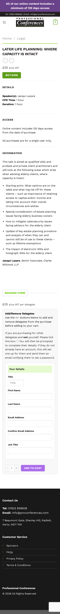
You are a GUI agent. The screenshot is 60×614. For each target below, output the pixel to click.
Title (10, 377)
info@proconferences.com (30, 512)
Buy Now (12, 75)
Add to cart (33, 468)
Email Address (16, 417)
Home (7, 38)
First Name (14, 390)
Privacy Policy (14, 558)
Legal (21, 38)
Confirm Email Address (21, 431)
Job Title (13, 444)
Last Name (14, 404)
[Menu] (4, 22)
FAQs (9, 552)
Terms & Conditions (18, 565)
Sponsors (12, 545)
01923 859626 (17, 508)
